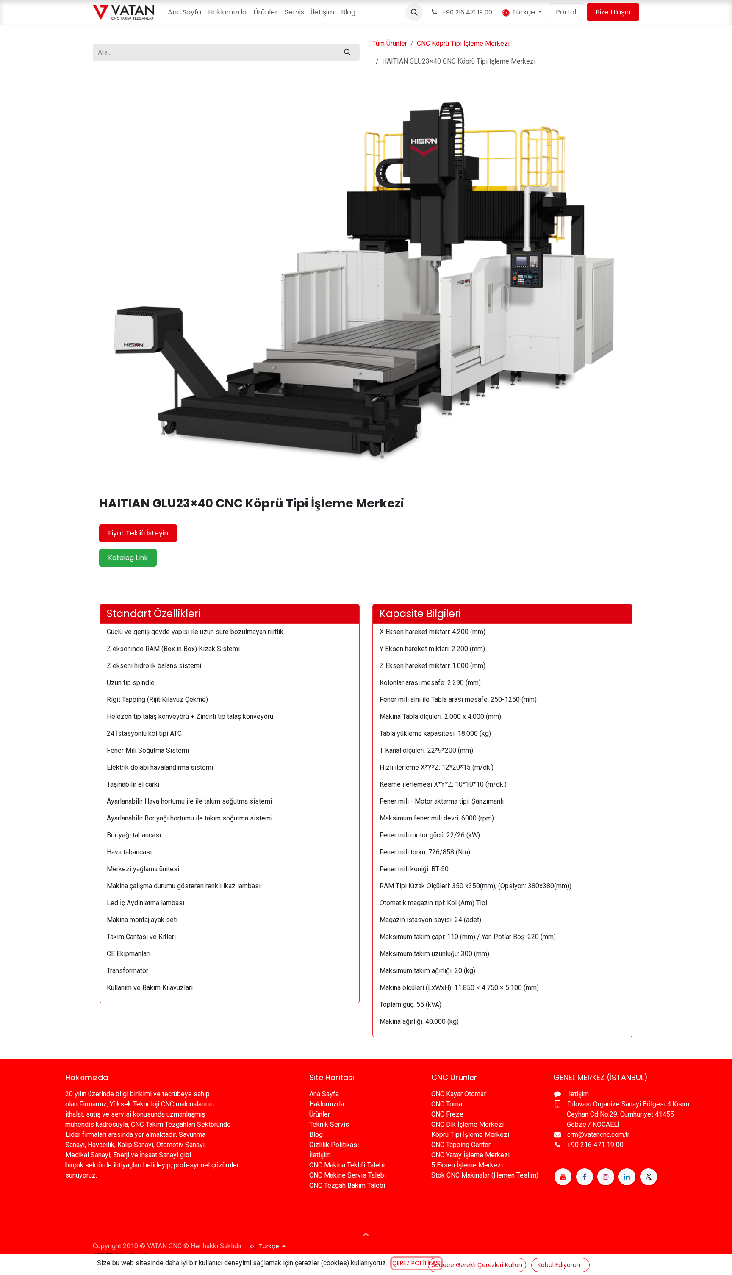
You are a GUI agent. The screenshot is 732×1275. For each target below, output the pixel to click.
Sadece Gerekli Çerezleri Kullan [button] (477, 1265)
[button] (414, 12)
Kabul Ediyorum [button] (560, 1265)
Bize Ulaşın (613, 12)
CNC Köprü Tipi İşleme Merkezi (463, 43)
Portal (566, 12)
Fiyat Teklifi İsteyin (138, 533)
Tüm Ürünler (389, 43)
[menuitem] (184, 12)
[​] (563, 1176)
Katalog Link (128, 558)
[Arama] (347, 52)
